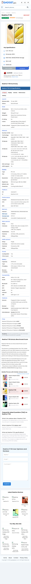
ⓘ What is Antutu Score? (23, 373)
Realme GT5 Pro (25, 514)
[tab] (4, 92)
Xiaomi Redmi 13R (14, 397)
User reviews (8, 68)
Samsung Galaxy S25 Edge (6, 537)
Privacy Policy (24, 558)
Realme (14, 12)
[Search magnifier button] (27, 7)
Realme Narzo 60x (14, 403)
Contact (16, 558)
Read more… (15, 77)
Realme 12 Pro (15, 501)
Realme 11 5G (12, 390)
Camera (15, 92)
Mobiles (8, 12)
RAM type (4, 214)
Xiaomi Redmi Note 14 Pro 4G (24, 549)
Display (10, 92)
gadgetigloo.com (15, 560)
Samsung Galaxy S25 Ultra (25, 537)
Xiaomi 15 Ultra (15, 532)
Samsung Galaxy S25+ (15, 551)
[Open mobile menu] (2, 7)
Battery (4, 95)
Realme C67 (15, 517)
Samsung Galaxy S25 (6, 548)
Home (3, 12)
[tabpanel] (15, 215)
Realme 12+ (6, 501)
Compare (22, 68)
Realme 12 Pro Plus (25, 505)
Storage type (5, 216)
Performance (22, 92)
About (10, 558)
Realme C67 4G (6, 514)
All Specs (4, 92)
